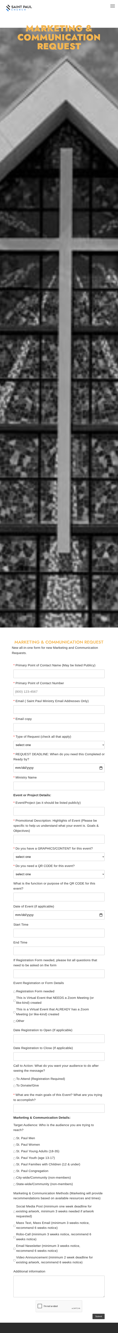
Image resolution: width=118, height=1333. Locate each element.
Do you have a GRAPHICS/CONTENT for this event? (53, 848)
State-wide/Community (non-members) (44, 1184)
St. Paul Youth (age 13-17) (35, 1158)
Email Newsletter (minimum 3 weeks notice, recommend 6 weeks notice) (48, 1248)
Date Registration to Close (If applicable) (43, 1048)
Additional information (29, 1271)
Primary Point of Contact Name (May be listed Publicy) (54, 665)
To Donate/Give (27, 1085)
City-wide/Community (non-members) (43, 1177)
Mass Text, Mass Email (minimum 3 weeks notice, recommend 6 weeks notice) (53, 1225)
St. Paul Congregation (32, 1171)
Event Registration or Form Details (38, 983)
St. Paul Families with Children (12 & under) (48, 1164)
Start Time (20, 924)
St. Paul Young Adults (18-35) (37, 1151)
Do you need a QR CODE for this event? (44, 866)
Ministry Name (25, 777)
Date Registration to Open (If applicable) (42, 1030)
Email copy (22, 719)
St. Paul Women (28, 1144)
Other (20, 1021)
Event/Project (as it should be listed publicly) (47, 803)
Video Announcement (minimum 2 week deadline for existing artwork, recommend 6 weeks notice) (54, 1260)
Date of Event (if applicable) (33, 906)
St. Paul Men (25, 1138)
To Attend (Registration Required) (40, 1079)
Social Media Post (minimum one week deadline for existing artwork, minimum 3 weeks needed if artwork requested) (55, 1211)
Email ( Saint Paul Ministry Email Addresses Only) (51, 701)
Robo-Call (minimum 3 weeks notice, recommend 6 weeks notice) (53, 1236)
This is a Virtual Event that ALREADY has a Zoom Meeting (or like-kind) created (52, 1011)
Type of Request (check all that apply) (42, 736)
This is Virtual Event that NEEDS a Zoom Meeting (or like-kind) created (55, 1000)
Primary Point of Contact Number (38, 683)
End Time (20, 942)
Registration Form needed (35, 991)
